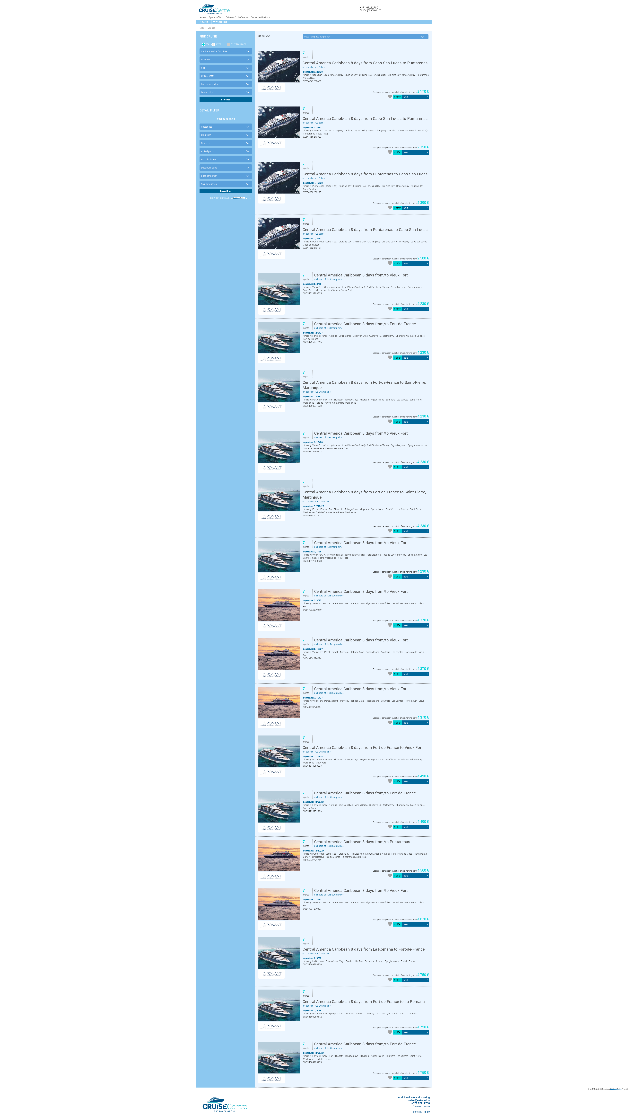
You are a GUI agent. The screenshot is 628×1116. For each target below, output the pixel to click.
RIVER (218, 44)
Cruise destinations (260, 17)
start (202, 27)
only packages (238, 44)
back (204, 22)
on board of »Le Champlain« (361, 276)
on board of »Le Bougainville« (361, 593)
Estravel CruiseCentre (237, 17)
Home (203, 17)
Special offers (216, 17)
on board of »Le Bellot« (365, 64)
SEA (207, 44)
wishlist (221, 22)
